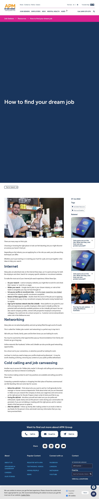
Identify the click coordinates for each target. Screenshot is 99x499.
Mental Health (53, 11)
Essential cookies (71, 492)
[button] (94, 11)
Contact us (27, 4)
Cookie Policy (25, 495)
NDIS (44, 11)
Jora (55, 292)
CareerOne (49, 292)
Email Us (52, 434)
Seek (43, 292)
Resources (22, 19)
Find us (33, 4)
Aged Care (65, 11)
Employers (35, 11)
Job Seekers (25, 11)
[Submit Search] (90, 474)
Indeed (59, 292)
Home (21, 4)
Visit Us (71, 434)
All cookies (72, 496)
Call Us (32, 434)
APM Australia (81, 466)
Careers (38, 4)
